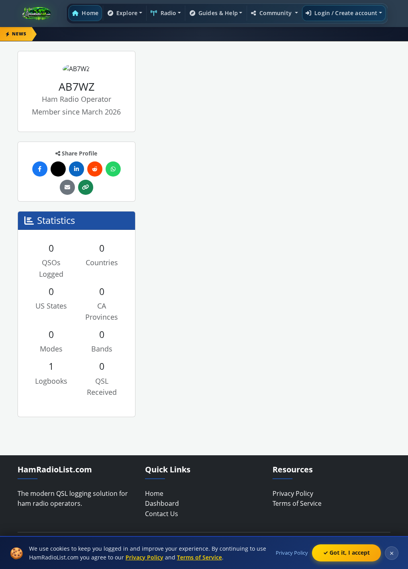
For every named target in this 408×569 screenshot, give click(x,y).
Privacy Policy (293, 493)
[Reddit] (94, 169)
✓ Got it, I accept (346, 552)
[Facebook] (39, 169)
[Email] (67, 187)
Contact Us (161, 513)
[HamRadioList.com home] (38, 13)
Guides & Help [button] (217, 13)
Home (89, 13)
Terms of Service (297, 503)
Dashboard (162, 503)
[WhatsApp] (113, 169)
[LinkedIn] (76, 169)
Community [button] (275, 13)
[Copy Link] (85, 187)
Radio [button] (168, 13)
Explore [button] (126, 13)
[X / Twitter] (58, 169)
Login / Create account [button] (345, 13)
